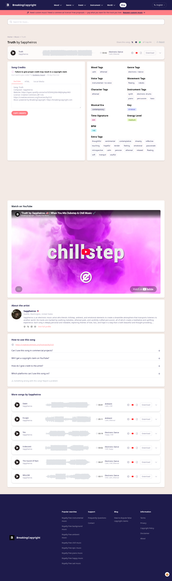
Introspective (97, 150)
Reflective (149, 141)
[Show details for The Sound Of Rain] (156, 462)
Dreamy (138, 141)
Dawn (25, 403)
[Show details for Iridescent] (156, 448)
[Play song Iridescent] (17, 447)
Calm (111, 54)
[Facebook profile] (25, 327)
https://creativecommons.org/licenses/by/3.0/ (34, 344)
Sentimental (110, 141)
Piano (130, 98)
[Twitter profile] (28, 327)
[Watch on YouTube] (137, 53)
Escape (26, 418)
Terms (143, 518)
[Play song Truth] (13, 52)
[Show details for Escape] (156, 419)
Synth (130, 94)
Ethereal (116, 54)
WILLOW (26, 475)
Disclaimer (144, 533)
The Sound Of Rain (31, 461)
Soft (93, 155)
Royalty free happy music (72, 558)
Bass (152, 98)
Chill (110, 406)
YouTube (17, 81)
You (24, 432)
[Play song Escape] (17, 419)
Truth (21, 51)
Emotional (138, 145)
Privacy (143, 523)
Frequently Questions (97, 518)
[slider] (68, 53)
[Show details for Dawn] (156, 405)
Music (16, 37)
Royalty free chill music (71, 543)
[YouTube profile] (35, 327)
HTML (27, 81)
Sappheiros (23, 54)
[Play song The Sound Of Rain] (17, 462)
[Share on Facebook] (136, 42)
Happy (107, 435)
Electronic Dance (116, 52)
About (142, 538)
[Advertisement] (86, 178)
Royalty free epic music (71, 548)
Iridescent (27, 446)
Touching (96, 145)
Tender (117, 145)
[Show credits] (141, 53)
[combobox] (86, 21)
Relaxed (140, 150)
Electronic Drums (144, 94)
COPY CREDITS (19, 113)
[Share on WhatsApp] (140, 42)
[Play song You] (17, 433)
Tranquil (102, 155)
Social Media (38, 81)
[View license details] (132, 53)
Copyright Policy (147, 528)
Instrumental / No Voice (102, 83)
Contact (91, 523)
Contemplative (125, 141)
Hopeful (107, 145)
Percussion (141, 98)
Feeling (127, 145)
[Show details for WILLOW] (156, 476)
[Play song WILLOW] (17, 476)
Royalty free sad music (71, 563)
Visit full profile (44, 326)
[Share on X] (132, 42)
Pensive (118, 150)
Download (150, 53)
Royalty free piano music (72, 553)
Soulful (113, 155)
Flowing (131, 83)
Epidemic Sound (39, 75)
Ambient (108, 404)
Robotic (141, 83)
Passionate (151, 145)
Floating (150, 150)
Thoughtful (96, 141)
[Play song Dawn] (17, 404)
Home (9, 37)
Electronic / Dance (135, 72)
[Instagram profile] (32, 327)
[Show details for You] (156, 433)
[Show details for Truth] (160, 53)
